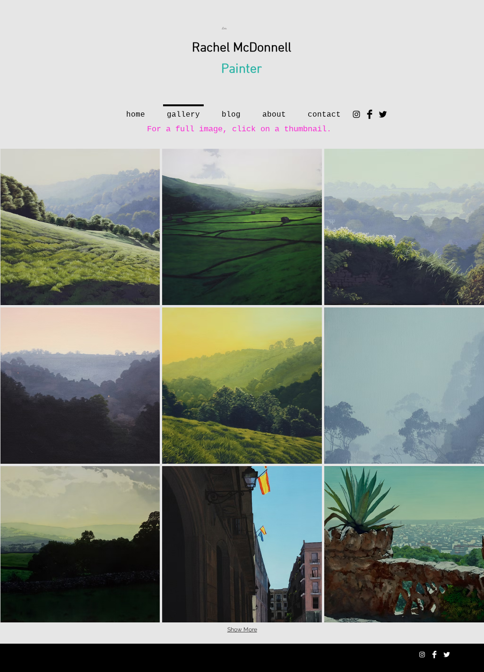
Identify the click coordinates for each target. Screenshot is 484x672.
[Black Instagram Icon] (356, 114)
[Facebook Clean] (434, 654)
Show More (242, 629)
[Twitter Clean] (446, 654)
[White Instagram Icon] (422, 654)
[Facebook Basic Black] (369, 114)
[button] (80, 227)
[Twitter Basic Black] (383, 114)
